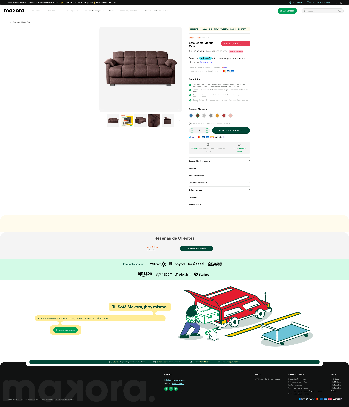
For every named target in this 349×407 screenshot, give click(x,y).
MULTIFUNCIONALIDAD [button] (224, 29)
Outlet (333, 391)
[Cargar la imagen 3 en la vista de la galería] (140, 120)
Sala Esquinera (336, 385)
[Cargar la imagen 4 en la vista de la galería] (154, 120)
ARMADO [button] (206, 29)
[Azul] (191, 115)
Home (9, 22)
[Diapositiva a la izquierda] (102, 120)
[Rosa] (230, 115)
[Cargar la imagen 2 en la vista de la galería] (127, 120)
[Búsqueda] (339, 10)
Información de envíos (297, 382)
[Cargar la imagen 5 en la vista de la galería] (168, 120)
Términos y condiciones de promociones (305, 391)
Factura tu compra (295, 385)
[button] (341, 2)
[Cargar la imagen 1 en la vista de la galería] (113, 120)
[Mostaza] (217, 115)
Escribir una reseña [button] (196, 248)
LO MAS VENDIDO (287, 10)
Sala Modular (335, 382)
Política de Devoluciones (298, 394)
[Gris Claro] (204, 115)
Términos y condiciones (298, 388)
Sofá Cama (334, 379)
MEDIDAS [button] (194, 29)
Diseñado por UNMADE (64, 399)
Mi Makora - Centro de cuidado (267, 379)
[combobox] (323, 10)
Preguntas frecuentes (297, 379)
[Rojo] (224, 115)
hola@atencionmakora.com (174, 380)
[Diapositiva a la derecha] (179, 120)
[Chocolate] (198, 115)
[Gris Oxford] (211, 115)
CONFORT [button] (242, 29)
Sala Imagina (335, 388)
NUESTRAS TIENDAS (67, 330)
